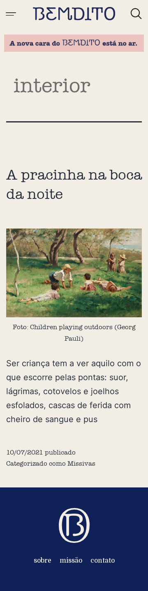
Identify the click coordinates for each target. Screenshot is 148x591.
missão (71, 560)
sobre (42, 560)
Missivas (81, 463)
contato (102, 560)
